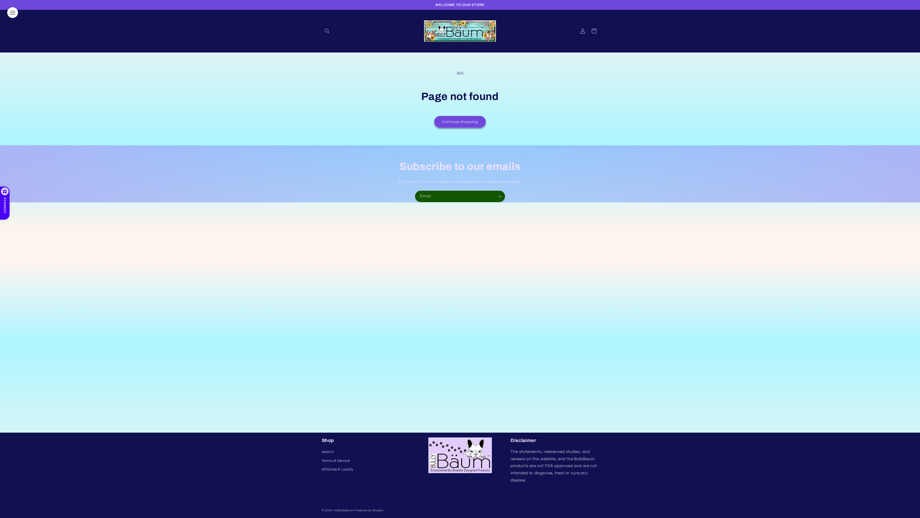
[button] (327, 30)
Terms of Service (336, 461)
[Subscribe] (499, 196)
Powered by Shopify (368, 510)
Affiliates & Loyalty (338, 469)
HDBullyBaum (343, 510)
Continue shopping (460, 122)
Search (328, 452)
